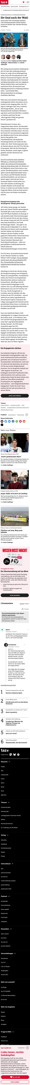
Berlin (2, 787)
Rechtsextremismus (7, 823)
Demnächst (4, 958)
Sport (2, 783)
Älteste (27, 603)
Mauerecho (4, 913)
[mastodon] (11, 755)
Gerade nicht (21, 1048)
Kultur (3, 779)
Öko (2, 770)
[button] (28, 2)
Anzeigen (3, 1024)
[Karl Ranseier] (6, 645)
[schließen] (27, 1047)
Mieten (3, 819)
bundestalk (4, 901)
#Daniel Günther (5, 405)
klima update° (5, 909)
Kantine (3, 1016)
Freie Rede (4, 917)
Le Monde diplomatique (8, 995)
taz (5, 750)
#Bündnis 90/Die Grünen (7, 410)
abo (2, 868)
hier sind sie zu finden (8, 621)
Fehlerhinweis (20, 415)
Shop (2, 1020)
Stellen (3, 852)
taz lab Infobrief (5, 946)
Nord (2, 791)
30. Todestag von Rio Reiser (9, 827)
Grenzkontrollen (5, 807)
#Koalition (3, 407)
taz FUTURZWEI (5, 991)
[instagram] (18, 755)
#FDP (23, 405)
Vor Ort (3, 962)
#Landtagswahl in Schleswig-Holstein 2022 (18, 407)
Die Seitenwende (6, 848)
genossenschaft (5, 872)
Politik (3, 766)
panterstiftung (5, 885)
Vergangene (4, 970)
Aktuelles (3, 840)
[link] (6, 7)
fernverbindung (5, 905)
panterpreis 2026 (6, 889)
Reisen (3, 1012)
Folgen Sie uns (4, 754)
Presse (3, 856)
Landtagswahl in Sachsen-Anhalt (11, 815)
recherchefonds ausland (8, 881)
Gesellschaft (4, 775)
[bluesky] (14, 755)
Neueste (22, 603)
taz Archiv (4, 999)
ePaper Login (5, 1045)
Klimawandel (5, 811)
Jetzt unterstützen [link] (15, 396)
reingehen (4, 921)
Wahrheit (3, 795)
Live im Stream (5, 966)
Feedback (4, 1037)
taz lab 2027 (4, 974)
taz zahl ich (4, 876)
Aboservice (4, 1041)
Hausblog (4, 844)
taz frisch (3, 938)
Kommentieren (12, 415)
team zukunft (5, 934)
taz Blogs (3, 987)
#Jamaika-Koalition (15, 405)
